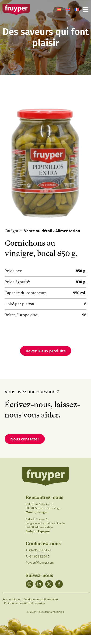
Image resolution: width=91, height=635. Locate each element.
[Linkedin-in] (39, 584)
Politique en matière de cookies (24, 603)
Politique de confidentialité (41, 599)
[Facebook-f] (59, 584)
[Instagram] (29, 584)
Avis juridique (11, 599)
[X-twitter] (49, 584)
